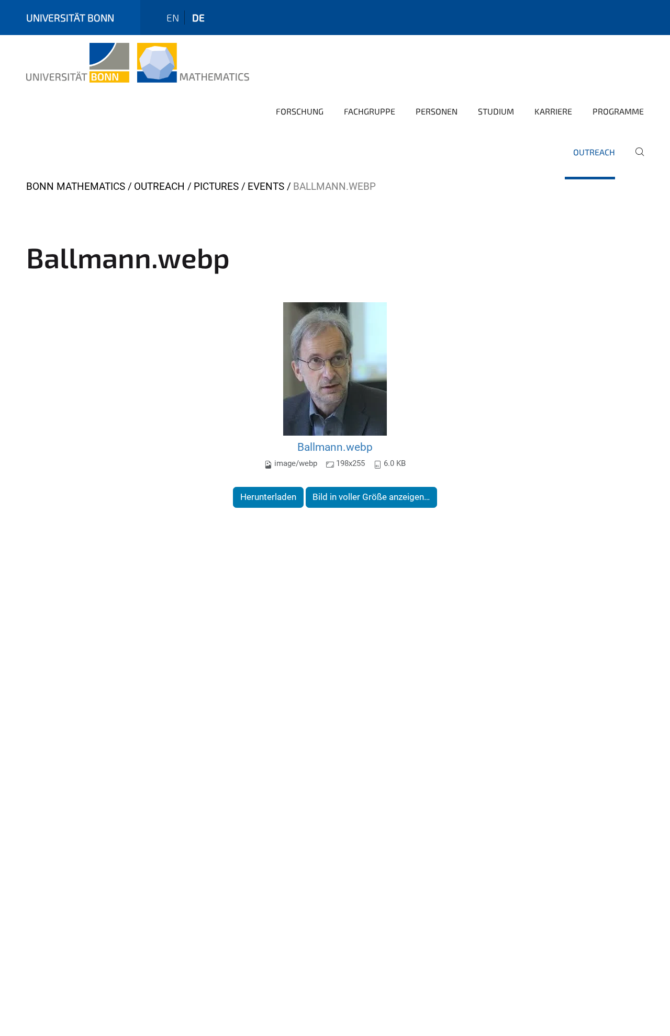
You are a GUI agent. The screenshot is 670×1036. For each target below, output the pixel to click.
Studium (496, 111)
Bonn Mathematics (75, 186)
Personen (436, 111)
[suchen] (635, 159)
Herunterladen (268, 497)
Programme (618, 111)
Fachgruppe (369, 111)
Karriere (553, 111)
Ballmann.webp (335, 446)
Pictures (216, 186)
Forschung (299, 111)
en (172, 18)
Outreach (594, 152)
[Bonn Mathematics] (137, 63)
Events (266, 186)
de (198, 18)
